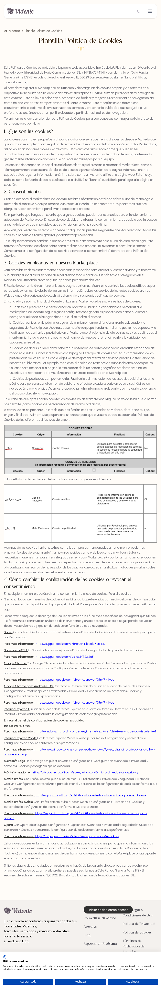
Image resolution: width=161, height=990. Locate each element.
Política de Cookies (137, 932)
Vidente (14, 31)
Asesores (90, 926)
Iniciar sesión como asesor (108, 910)
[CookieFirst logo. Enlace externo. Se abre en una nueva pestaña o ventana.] (4, 957)
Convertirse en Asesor (100, 918)
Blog (87, 935)
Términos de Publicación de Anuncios (133, 947)
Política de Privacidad (139, 924)
